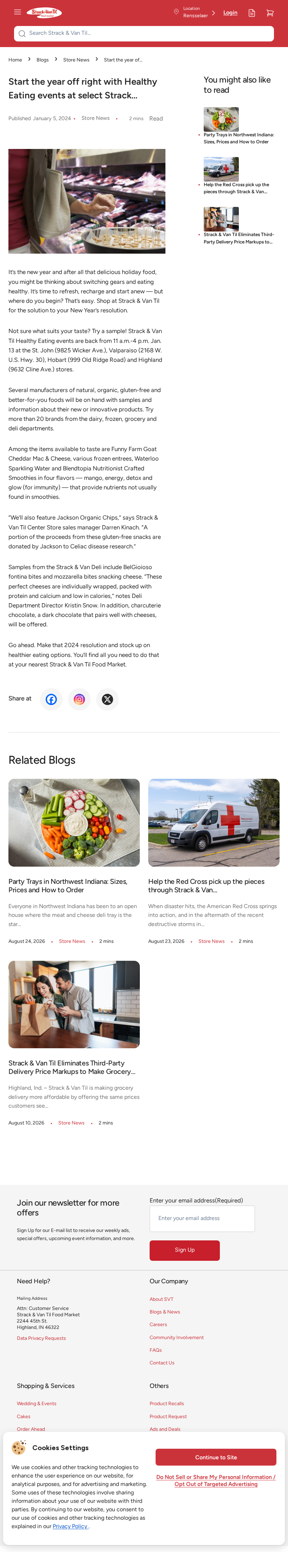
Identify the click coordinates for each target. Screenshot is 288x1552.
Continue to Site (216, 1458)
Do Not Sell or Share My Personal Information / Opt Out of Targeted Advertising (216, 1481)
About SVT (162, 1299)
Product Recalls (167, 1404)
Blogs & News (165, 1312)
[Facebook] (51, 699)
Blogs (43, 60)
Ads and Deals (165, 1429)
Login (230, 13)
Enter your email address (196, 1201)
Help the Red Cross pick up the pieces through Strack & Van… (236, 188)
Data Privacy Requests (41, 1338)
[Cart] (270, 13)
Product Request (168, 1417)
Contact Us (162, 1363)
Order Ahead (31, 1429)
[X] (107, 699)
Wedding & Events (37, 1404)
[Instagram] (79, 699)
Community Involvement (177, 1338)
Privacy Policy (71, 1527)
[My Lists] (252, 13)
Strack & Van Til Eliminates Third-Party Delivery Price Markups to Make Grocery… (239, 239)
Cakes (24, 1417)
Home (15, 60)
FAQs (156, 1350)
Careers (158, 1325)
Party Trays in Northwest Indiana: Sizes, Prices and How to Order (239, 138)
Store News (76, 60)
